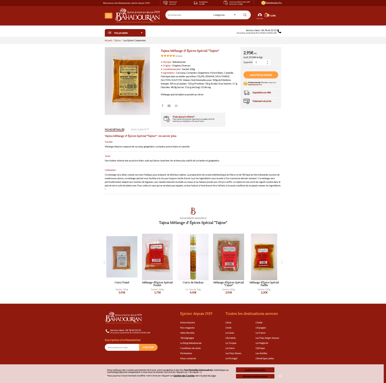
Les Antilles (261, 353)
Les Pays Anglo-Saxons (267, 337)
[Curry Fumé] (121, 257)
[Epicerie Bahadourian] (138, 16)
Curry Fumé (122, 282)
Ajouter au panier (261, 75)
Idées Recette (187, 332)
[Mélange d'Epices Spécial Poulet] (157, 257)
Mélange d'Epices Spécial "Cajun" (228, 284)
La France (261, 332)
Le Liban (229, 332)
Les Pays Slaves (233, 353)
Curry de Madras (193, 282)
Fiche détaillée (115, 129)
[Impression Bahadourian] (176, 105)
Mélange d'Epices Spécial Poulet (157, 284)
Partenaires (186, 353)
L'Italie (259, 322)
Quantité (248, 62)
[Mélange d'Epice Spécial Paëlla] (264, 257)
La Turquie (230, 342)
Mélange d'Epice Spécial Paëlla (264, 284)
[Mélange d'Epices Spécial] (228, 257)
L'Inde (228, 327)
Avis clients (140, 129)
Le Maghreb (262, 342)
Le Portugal (231, 358)
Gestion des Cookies (184, 376)
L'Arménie (230, 337)
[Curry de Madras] (193, 257)
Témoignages (187, 337)
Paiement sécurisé (262, 101)
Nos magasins (187, 327)
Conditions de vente (190, 348)
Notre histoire (187, 322)
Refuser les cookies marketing (255, 376)
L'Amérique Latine (265, 358)
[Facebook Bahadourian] (162, 105)
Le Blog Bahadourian (191, 342)
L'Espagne (261, 327)
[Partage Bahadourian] (169, 105)
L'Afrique (260, 348)
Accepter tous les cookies (255, 370)
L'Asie (228, 322)
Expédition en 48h (262, 92)
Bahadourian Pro (274, 2)
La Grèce (230, 348)
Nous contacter (188, 358)
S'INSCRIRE (148, 347)
